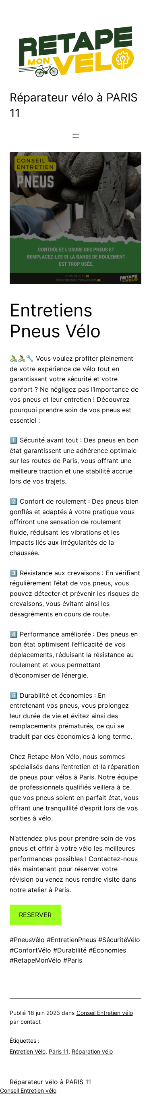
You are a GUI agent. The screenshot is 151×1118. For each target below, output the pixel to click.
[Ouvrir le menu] (76, 136)
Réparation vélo (92, 1051)
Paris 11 (58, 1051)
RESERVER (35, 915)
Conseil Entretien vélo (105, 1012)
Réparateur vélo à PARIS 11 (50, 1082)
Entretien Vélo (28, 1051)
